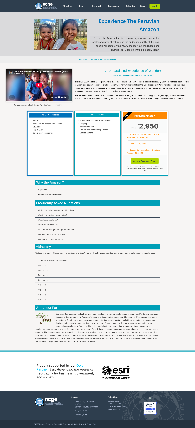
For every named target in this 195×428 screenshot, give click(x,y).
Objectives (42, 190)
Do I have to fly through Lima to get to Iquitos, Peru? (56, 230)
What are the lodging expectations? (51, 239)
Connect (96, 6)
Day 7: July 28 (43, 294)
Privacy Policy (92, 424)
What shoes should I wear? (48, 220)
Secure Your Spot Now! (144, 161)
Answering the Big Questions (50, 194)
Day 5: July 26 (43, 285)
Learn (82, 6)
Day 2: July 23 (43, 270)
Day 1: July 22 (43, 265)
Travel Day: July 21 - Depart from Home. (52, 260)
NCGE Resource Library (117, 407)
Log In (155, 6)
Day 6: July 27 (43, 290)
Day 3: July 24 (43, 275)
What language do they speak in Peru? (52, 234)
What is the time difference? (48, 225)
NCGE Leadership (115, 404)
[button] (97, 189)
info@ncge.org (81, 414)
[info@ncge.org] (72, 414)
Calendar (130, 6)
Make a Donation (114, 409)
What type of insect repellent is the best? (52, 215)
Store (143, 6)
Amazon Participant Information (103, 60)
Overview (83, 60)
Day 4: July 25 (43, 280)
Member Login (113, 401)
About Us (68, 6)
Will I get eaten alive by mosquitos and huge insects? (57, 210)
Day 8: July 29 (43, 299)
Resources (113, 6)
